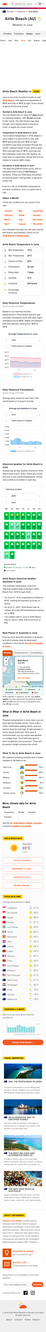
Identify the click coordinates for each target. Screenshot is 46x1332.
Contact (18, 1320)
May (16, 40)
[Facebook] (26, 1293)
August (37, 40)
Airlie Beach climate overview (27, 822)
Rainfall (21, 812)
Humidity (7, 817)
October (37, 215)
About (9, 1320)
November (38, 219)
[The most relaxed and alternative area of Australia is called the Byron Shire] (23, 1142)
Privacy (36, 1320)
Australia (10, 11)
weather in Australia (21, 825)
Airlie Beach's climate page (16, 235)
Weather (7, 652)
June (23, 40)
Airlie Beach (33, 11)
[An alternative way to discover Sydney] (23, 1107)
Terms (27, 1320)
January (8, 210)
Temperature (9, 812)
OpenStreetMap (37, 686)
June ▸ (29, 33)
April (10, 40)
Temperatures (21, 652)
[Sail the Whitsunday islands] (23, 1071)
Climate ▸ (7, 33)
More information (24, 678)
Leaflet (26, 686)
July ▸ (37, 33)
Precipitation (36, 652)
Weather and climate (12, 1220)
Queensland (21, 11)
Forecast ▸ (19, 33)
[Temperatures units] (39, 4)
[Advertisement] (23, 66)
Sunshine (32, 812)
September (38, 210)
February (8, 215)
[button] (9, 682)
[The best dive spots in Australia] (23, 1178)
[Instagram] (33, 1293)
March (3, 40)
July (29, 40)
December (38, 223)
